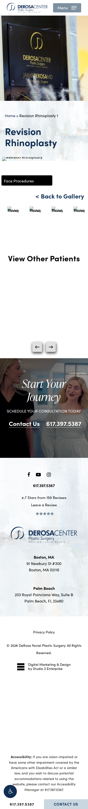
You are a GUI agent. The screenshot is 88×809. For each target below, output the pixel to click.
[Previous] (37, 347)
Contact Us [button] (24, 423)
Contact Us (66, 804)
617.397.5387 (22, 804)
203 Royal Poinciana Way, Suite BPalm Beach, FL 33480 (44, 594)
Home (10, 115)
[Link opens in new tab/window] (29, 473)
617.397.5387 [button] (63, 423)
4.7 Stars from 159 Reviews (44, 497)
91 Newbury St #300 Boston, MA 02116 (43, 563)
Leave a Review (44, 504)
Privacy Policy (44, 632)
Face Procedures (19, 180)
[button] (10, 791)
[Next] (51, 347)
